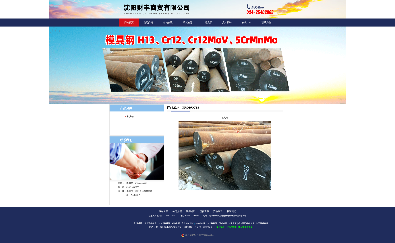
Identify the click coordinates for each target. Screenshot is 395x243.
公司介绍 (148, 22)
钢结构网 (176, 223)
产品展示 (207, 22)
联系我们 (266, 22)
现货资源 (187, 22)
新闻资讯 (168, 22)
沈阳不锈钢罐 (262, 223)
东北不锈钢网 (150, 223)
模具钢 (130, 116)
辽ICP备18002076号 (203, 227)
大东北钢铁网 (164, 223)
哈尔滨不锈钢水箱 (246, 223)
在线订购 (246, 22)
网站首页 (129, 22)
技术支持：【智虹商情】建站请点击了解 (234, 227)
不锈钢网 (223, 223)
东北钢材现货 (188, 223)
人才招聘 (227, 22)
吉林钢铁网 (200, 223)
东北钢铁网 (212, 223)
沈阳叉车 (233, 223)
